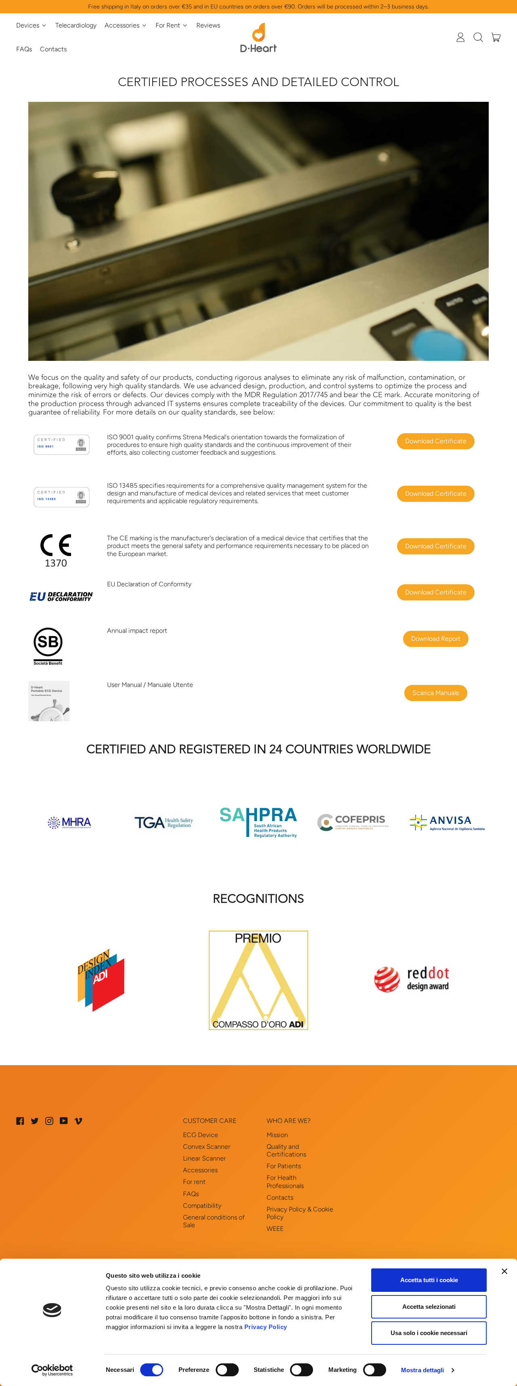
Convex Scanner (206, 1146)
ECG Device (200, 1135)
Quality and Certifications (286, 1150)
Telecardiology (76, 25)
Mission (277, 1135)
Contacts (53, 49)
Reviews (208, 25)
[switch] (227, 1369)
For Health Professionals (285, 1181)
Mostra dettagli (422, 1370)
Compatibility (202, 1205)
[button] (478, 37)
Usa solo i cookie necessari (429, 1332)
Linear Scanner (204, 1158)
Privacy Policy (265, 1326)
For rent (194, 1182)
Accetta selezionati (429, 1306)
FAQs (24, 49)
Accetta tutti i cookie (429, 1279)
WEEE (275, 1228)
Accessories (200, 1170)
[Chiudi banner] (504, 1271)
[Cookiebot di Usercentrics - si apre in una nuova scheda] (52, 1370)
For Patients (284, 1166)
